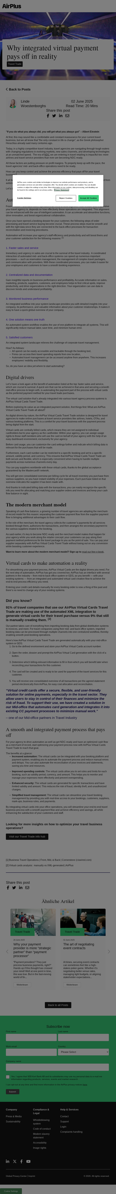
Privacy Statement (61, 190)
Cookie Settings (24, 198)
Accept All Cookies (88, 198)
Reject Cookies (65, 198)
